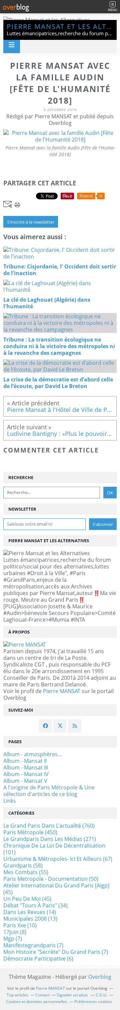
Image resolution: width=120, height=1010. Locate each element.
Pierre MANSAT (61, 691)
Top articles (17, 995)
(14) (29, 912)
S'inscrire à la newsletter (30, 222)
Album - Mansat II (25, 760)
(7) (12, 938)
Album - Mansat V (25, 780)
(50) (50, 878)
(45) (56, 889)
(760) (49, 825)
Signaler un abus (73, 995)
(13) (30, 918)
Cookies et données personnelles (36, 1001)
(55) (25, 872)
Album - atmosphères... (32, 754)
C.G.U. (101, 995)
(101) (54, 849)
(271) (49, 839)
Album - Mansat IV (26, 774)
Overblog (99, 976)
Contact (42, 995)
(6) (38, 958)
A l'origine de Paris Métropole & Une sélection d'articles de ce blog (49, 791)
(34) (35, 905)
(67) (57, 858)
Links (9, 800)
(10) (20, 925)
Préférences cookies (93, 1001)
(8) (14, 932)
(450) (30, 832)
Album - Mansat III (25, 767)
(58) (23, 865)
